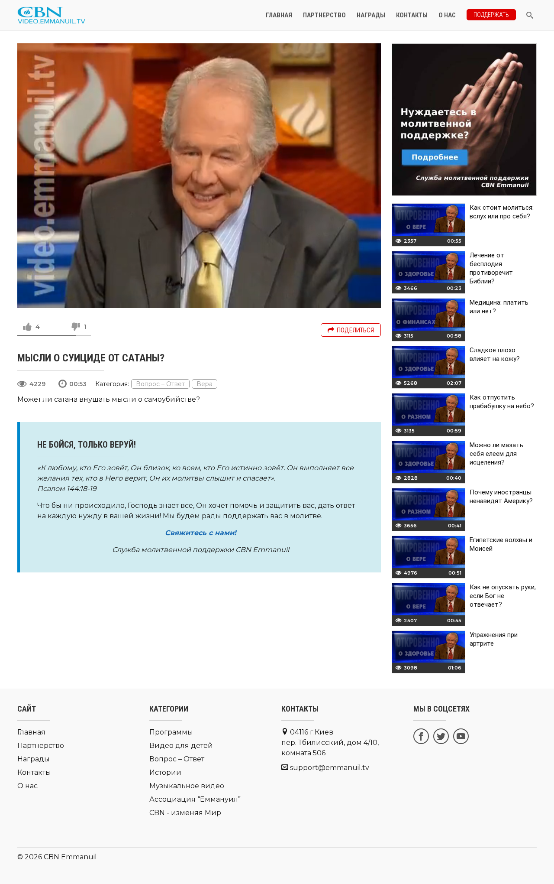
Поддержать (491, 14)
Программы (171, 732)
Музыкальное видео (186, 786)
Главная (279, 15)
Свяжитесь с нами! (200, 533)
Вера (204, 384)
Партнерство (324, 15)
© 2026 (29, 857)
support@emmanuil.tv (329, 768)
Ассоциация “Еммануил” (195, 799)
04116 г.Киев (330, 742)
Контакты (412, 15)
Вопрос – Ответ (160, 384)
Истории (165, 772)
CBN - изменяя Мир (185, 813)
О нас (447, 15)
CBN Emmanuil (70, 857)
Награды (371, 15)
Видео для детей (181, 745)
